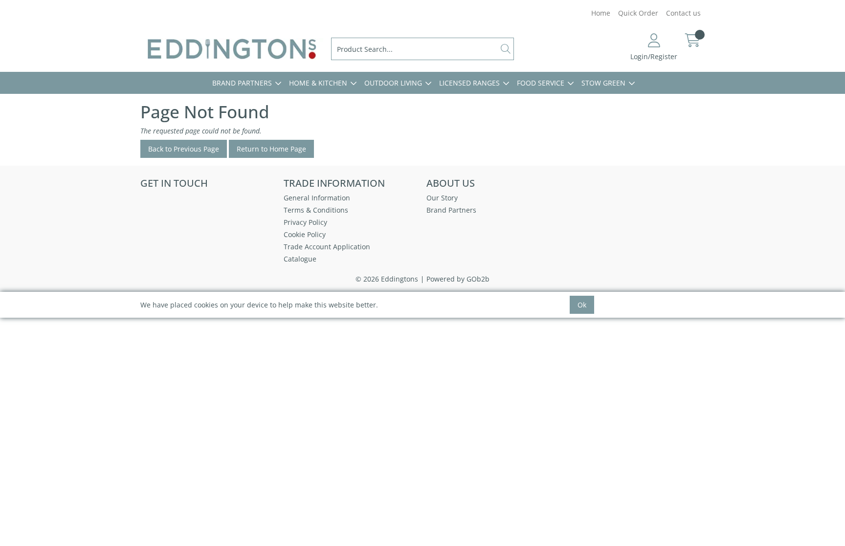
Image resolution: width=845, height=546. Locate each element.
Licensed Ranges (469, 82)
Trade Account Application (327, 246)
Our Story (442, 197)
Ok (582, 304)
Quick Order (638, 13)
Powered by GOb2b (457, 279)
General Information (317, 197)
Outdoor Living (393, 82)
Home (600, 13)
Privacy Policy (305, 222)
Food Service (540, 82)
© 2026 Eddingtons (387, 279)
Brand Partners (242, 82)
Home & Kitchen (318, 82)
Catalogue (300, 258)
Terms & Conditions (316, 210)
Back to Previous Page (183, 148)
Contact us (683, 13)
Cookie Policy (305, 234)
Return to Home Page (271, 148)
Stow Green (603, 82)
